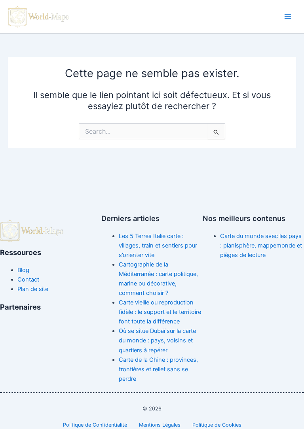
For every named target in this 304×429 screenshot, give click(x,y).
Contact (28, 279)
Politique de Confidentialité (95, 425)
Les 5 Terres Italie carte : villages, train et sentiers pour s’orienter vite (158, 245)
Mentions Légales (159, 425)
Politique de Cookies (216, 425)
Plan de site (32, 289)
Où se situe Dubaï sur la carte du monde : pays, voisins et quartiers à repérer (157, 340)
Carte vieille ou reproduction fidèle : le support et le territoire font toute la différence (160, 312)
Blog (23, 270)
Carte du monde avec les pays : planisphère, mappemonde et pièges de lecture (261, 245)
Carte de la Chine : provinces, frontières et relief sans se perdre (158, 369)
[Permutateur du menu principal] (287, 16)
